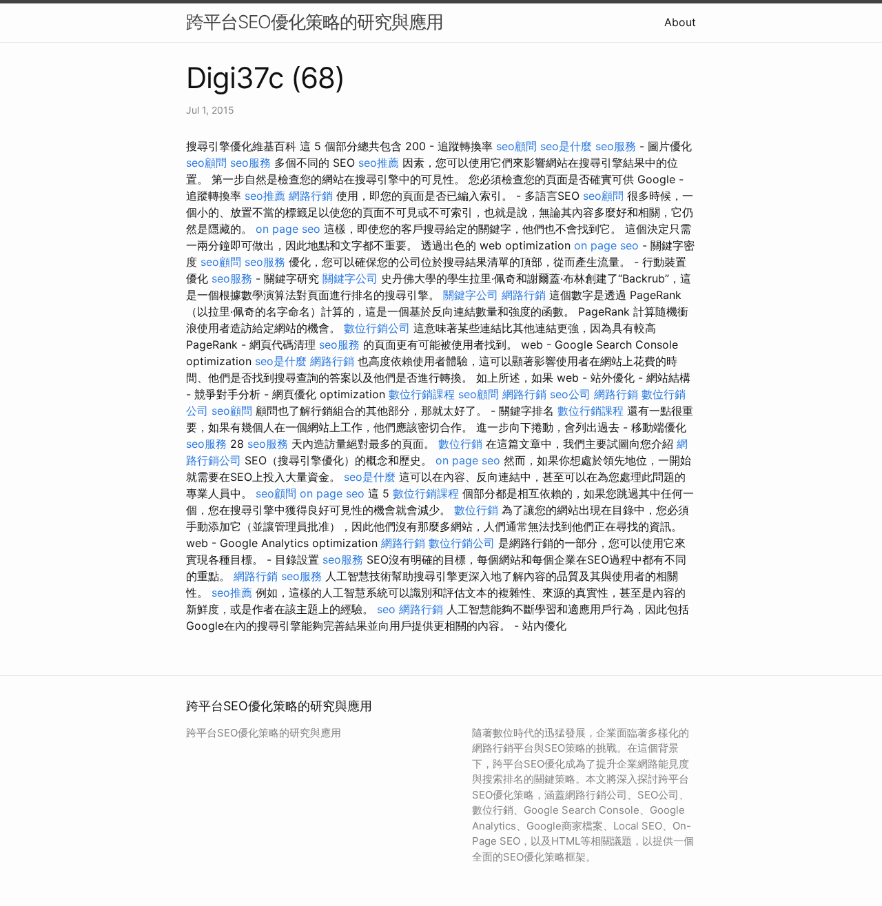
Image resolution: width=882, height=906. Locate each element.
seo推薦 (378, 162)
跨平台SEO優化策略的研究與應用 (314, 21)
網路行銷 (311, 196)
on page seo (288, 229)
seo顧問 (516, 146)
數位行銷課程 (422, 394)
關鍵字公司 (350, 278)
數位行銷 (460, 444)
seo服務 (615, 146)
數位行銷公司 (377, 328)
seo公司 (570, 394)
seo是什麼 (566, 146)
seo (386, 609)
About (680, 22)
